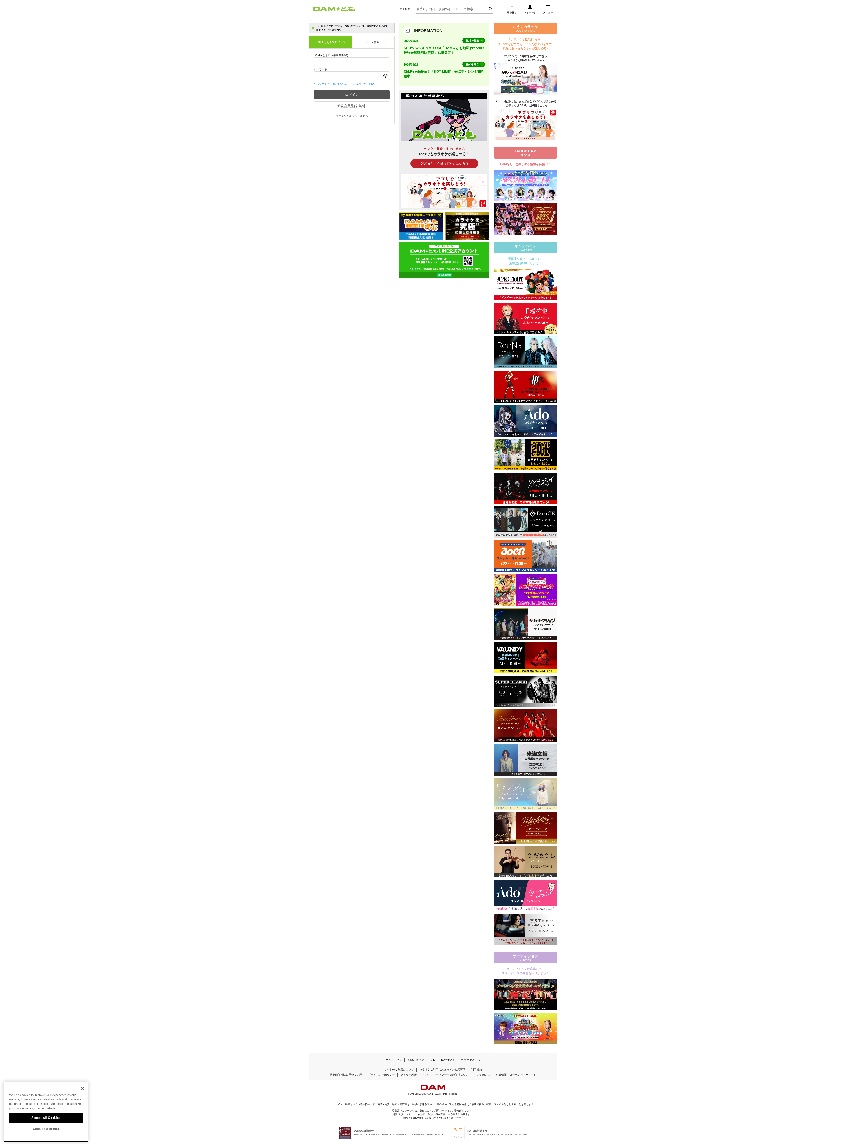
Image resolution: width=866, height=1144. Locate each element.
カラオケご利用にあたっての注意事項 (442, 1069)
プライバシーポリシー (381, 1074)
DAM (432, 1059)
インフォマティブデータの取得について (446, 1074)
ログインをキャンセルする (352, 116)
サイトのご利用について (399, 1069)
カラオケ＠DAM (471, 1059)
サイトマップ (394, 1059)
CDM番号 (373, 42)
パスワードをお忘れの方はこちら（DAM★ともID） (345, 83)
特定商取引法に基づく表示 (346, 1074)
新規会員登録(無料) (351, 106)
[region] (46, 1112)
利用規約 (476, 1069)
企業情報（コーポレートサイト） (516, 1074)
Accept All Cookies (45, 1117)
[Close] (83, 1088)
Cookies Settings (46, 1128)
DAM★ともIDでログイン (330, 42)
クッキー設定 (409, 1074)
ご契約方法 (483, 1074)
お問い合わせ (416, 1059)
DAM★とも (448, 1059)
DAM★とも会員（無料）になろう (444, 163)
